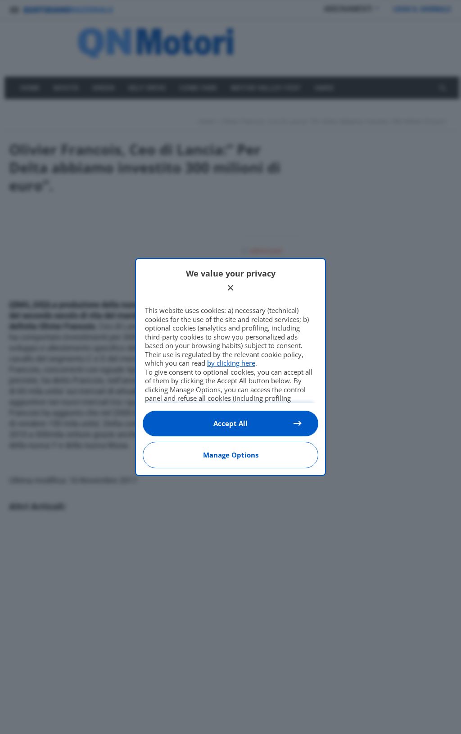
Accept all (230, 423)
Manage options (230, 454)
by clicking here (231, 362)
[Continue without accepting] (230, 287)
